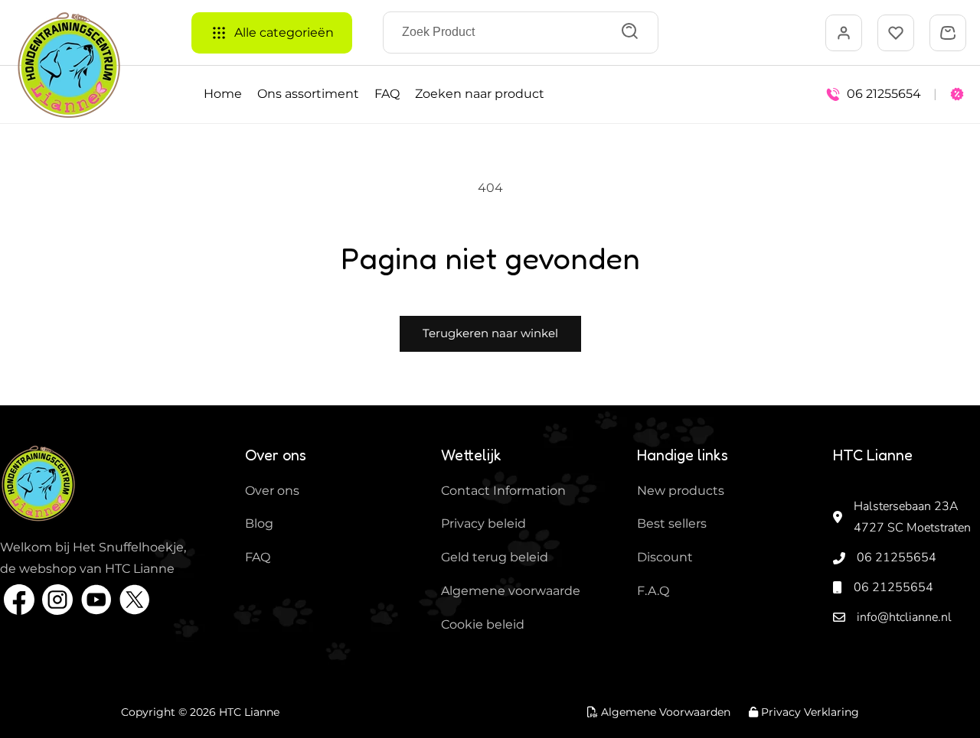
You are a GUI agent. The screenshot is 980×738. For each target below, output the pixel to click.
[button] (948, 33)
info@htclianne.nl (904, 617)
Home (223, 93)
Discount (665, 557)
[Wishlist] (896, 33)
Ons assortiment (308, 93)
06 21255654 (896, 557)
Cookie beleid (482, 624)
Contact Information (503, 490)
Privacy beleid (483, 523)
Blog (259, 523)
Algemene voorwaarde (510, 591)
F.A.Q (653, 591)
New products (680, 490)
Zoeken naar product (479, 93)
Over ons (272, 490)
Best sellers (672, 523)
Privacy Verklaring (808, 712)
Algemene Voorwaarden (664, 712)
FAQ (387, 93)
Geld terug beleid (494, 557)
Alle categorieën (284, 32)
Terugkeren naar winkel (490, 333)
